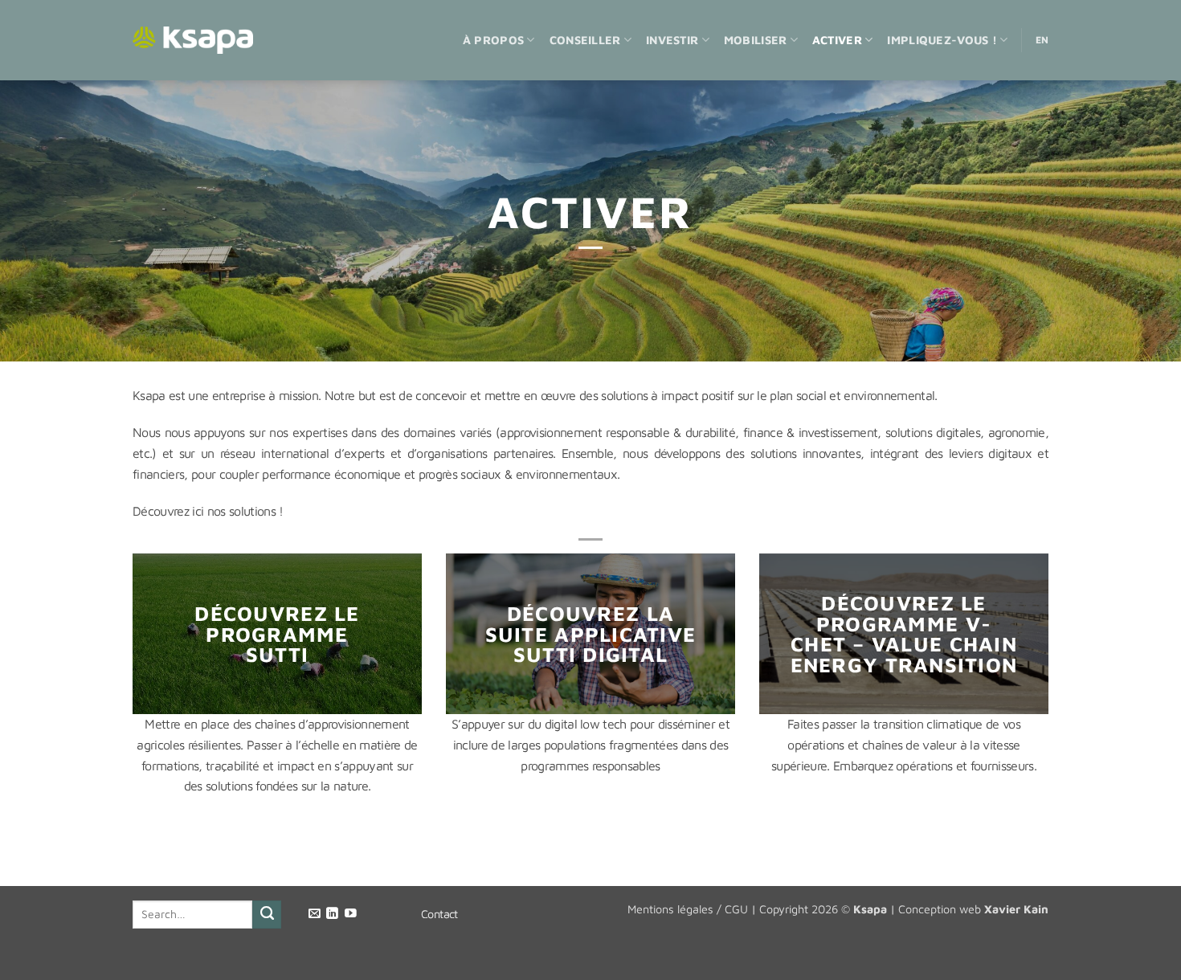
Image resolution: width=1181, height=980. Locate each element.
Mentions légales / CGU (687, 909)
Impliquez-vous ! (942, 40)
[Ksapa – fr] (193, 41)
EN (1042, 40)
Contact (439, 914)
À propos (493, 40)
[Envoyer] (266, 914)
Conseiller (585, 40)
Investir (672, 40)
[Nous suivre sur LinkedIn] (332, 914)
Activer (837, 40)
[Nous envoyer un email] (315, 914)
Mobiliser (755, 40)
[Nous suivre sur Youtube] (351, 914)
